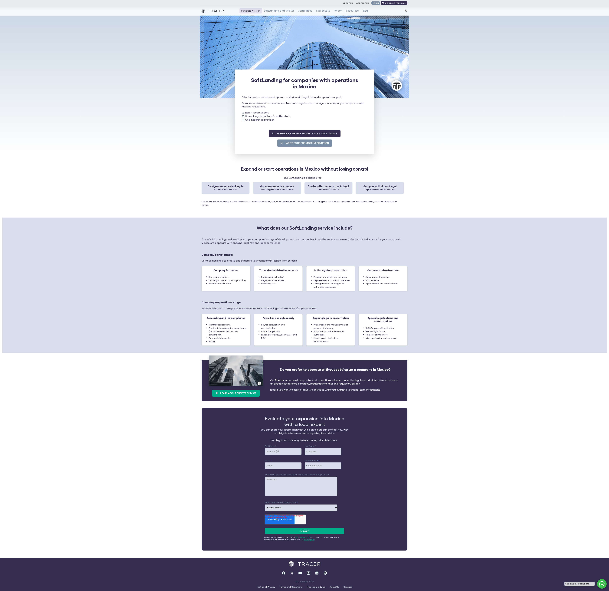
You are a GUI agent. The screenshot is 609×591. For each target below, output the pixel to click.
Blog (365, 10)
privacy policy (309, 540)
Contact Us (362, 3)
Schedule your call (395, 3)
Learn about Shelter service (237, 393)
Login (376, 3)
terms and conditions (305, 537)
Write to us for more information (306, 143)
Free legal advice (315, 586)
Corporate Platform (251, 11)
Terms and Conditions (290, 586)
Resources (352, 10)
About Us (348, 3)
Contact (347, 586)
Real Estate (323, 10)
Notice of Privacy (266, 586)
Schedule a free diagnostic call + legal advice (305, 133)
